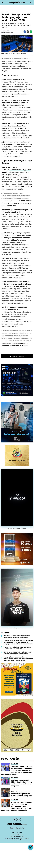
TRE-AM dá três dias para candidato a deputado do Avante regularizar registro (21, 793)
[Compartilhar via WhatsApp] (31, 31)
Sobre (12, 828)
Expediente (20, 828)
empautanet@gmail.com (17, 834)
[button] (30, 847)
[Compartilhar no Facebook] (25, 31)
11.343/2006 (27, 186)
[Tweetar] (28, 31)
